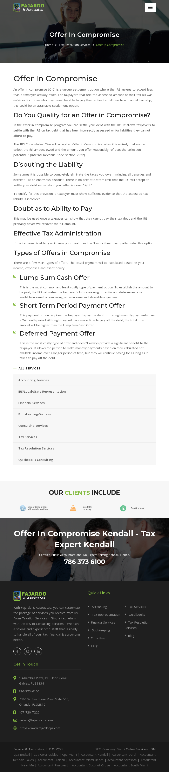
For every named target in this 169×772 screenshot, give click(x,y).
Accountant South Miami (131, 765)
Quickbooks (136, 614)
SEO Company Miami (110, 749)
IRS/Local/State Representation (42, 391)
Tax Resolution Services (74, 45)
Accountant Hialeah (51, 760)
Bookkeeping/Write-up (35, 414)
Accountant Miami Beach (86, 760)
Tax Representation (105, 614)
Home (49, 45)
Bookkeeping (100, 630)
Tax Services (27, 437)
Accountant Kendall (94, 754)
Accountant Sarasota (122, 760)
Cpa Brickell (22, 754)
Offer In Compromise (110, 45)
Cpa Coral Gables (46, 754)
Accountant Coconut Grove (91, 765)
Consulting (98, 638)
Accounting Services (34, 380)
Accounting (99, 607)
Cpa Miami (69, 754)
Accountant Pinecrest (53, 765)
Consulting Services (33, 425)
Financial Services (32, 403)
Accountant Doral (124, 754)
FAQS (95, 646)
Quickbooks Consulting (35, 460)
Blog (131, 635)
